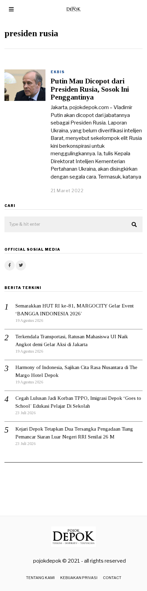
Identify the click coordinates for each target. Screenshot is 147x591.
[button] (134, 224)
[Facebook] (9, 265)
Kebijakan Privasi (78, 577)
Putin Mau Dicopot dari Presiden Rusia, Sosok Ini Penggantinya (90, 89)
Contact (112, 577)
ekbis (58, 72)
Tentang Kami (40, 577)
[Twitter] (21, 265)
